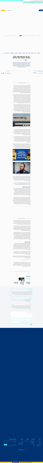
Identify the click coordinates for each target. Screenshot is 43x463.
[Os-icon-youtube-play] (9, 10)
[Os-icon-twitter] (10, 10)
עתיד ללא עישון (20, 251)
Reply (29, 302)
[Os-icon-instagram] (6, 10)
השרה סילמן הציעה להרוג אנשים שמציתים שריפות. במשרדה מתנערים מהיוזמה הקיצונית (21, 283)
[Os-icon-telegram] (8, 10)
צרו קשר (22, 439)
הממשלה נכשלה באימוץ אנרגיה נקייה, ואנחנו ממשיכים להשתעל (28, 283)
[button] (9, 73)
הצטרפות (28, 439)
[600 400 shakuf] (21, 160)
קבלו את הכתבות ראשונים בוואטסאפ (25, 259)
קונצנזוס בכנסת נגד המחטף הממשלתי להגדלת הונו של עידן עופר (16, 283)
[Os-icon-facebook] (11, 10)
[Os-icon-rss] (5, 10)
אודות (40, 439)
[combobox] (6, 53)
